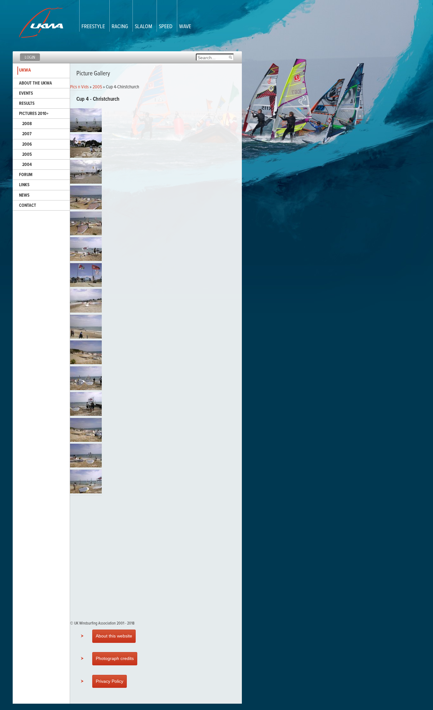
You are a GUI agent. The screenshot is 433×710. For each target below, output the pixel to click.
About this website (114, 635)
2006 (27, 144)
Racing (120, 26)
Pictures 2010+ (33, 114)
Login (30, 57)
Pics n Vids (79, 87)
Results (27, 103)
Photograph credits (115, 658)
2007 (27, 134)
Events (26, 93)
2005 (27, 154)
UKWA (25, 70)
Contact (27, 205)
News (24, 195)
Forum (25, 175)
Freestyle (93, 26)
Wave (185, 26)
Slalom (143, 26)
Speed (165, 26)
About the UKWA (35, 83)
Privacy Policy (109, 681)
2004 (27, 165)
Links (24, 185)
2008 (27, 124)
